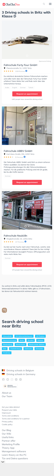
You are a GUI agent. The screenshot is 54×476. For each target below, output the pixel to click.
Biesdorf (31, 340)
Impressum (6, 413)
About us (6, 392)
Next (49, 126)
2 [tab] (27, 141)
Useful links (8, 437)
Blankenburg (7, 344)
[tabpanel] (27, 40)
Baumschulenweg (9, 340)
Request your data (9, 410)
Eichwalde (39, 349)
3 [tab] (30, 141)
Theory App (8, 447)
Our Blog (6, 430)
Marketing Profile (11, 444)
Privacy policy (7, 421)
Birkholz (40, 340)
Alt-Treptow (40, 336)
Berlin (22, 340)
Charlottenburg (15, 349)
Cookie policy (7, 424)
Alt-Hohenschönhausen (24, 336)
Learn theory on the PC (14, 454)
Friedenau (6, 353)
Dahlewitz (28, 349)
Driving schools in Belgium (20, 370)
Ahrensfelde (7, 336)
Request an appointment (27, 94)
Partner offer (8, 440)
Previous (5, 126)
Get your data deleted (10, 407)
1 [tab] (27, 55)
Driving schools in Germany (20, 374)
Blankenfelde (20, 344)
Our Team (7, 396)
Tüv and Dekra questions (15, 458)
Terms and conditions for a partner (16, 419)
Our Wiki (6, 433)
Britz (4, 349)
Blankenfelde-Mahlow (36, 344)
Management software (14, 451)
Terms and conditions (10, 416)
